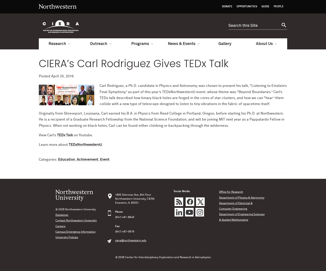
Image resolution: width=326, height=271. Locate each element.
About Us (264, 44)
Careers (60, 226)
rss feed (179, 201)
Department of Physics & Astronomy (241, 198)
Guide (265, 6)
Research (57, 44)
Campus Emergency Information (75, 232)
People (279, 6)
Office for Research (231, 192)
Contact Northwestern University (76, 220)
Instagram (199, 212)
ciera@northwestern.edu (130, 240)
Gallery (225, 44)
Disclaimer (62, 215)
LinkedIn (179, 212)
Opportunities (247, 6)
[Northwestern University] (58, 11)
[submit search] (283, 26)
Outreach (98, 44)
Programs (140, 44)
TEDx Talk (65, 135)
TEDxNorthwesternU (85, 144)
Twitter (200, 201)
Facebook (190, 201)
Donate (227, 6)
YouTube (189, 212)
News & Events (181, 44)
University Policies (66, 237)
